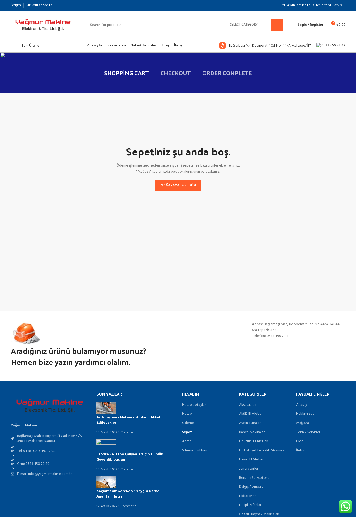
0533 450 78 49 (333, 45)
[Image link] (50, 406)
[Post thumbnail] (106, 409)
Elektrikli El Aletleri (253, 441)
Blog (300, 441)
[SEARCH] (277, 25)
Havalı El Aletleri (251, 459)
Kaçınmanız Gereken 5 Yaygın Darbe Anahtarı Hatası (127, 493)
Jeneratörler (248, 468)
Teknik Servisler (308, 432)
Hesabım (189, 414)
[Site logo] (43, 25)
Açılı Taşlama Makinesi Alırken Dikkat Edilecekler (128, 420)
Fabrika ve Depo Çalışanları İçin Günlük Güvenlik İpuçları (129, 456)
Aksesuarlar (247, 405)
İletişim (302, 450)
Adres (186, 441)
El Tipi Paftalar (250, 505)
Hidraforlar (247, 496)
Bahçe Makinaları (252, 432)
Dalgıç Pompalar (252, 487)
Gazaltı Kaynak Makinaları (259, 514)
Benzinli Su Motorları (255, 478)
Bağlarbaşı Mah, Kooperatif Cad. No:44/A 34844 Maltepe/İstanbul (49, 438)
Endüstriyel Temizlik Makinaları (262, 450)
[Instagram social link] (62, 5)
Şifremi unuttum (194, 450)
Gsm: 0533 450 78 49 (33, 464)
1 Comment (127, 433)
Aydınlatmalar (250, 423)
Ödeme (188, 423)
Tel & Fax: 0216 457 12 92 (36, 451)
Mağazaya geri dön (178, 185)
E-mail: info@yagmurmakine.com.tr (44, 474)
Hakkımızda (305, 414)
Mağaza (302, 423)
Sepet (187, 432)
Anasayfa (303, 405)
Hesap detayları (194, 405)
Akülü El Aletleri (251, 414)
